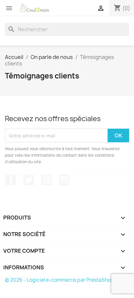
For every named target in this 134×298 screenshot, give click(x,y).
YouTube (46, 180)
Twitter (28, 180)
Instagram (64, 180)
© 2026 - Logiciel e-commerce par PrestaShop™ (61, 280)
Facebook (11, 180)
